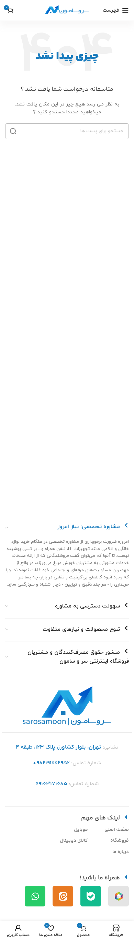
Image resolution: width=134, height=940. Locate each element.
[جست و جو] (13, 131)
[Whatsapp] (35, 896)
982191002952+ (51, 763)
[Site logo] (67, 10)
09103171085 (51, 784)
